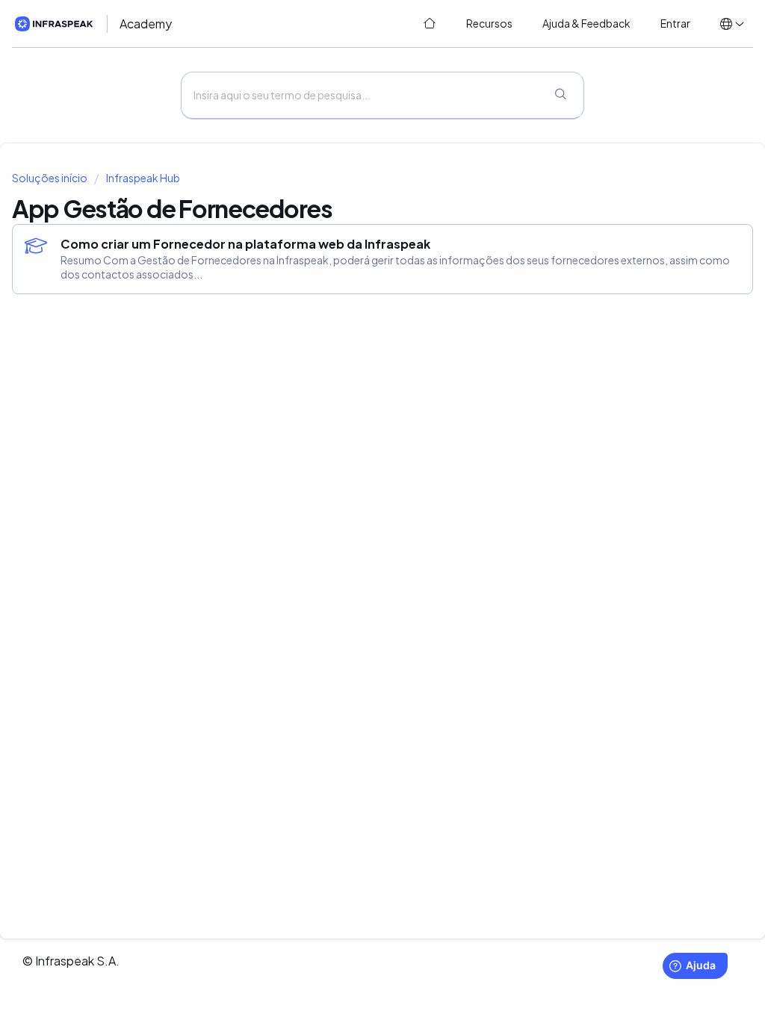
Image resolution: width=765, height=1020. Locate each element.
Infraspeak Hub (143, 178)
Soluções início (50, 178)
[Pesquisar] (560, 95)
